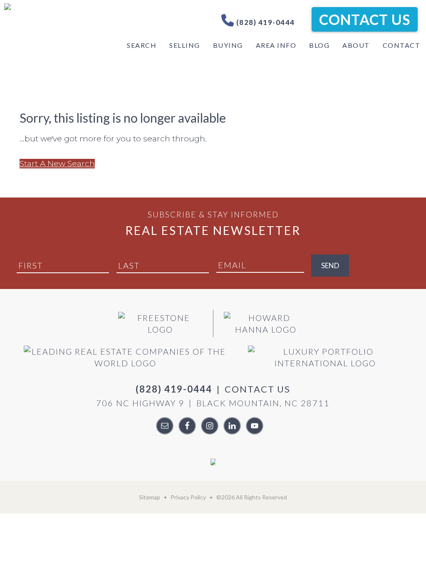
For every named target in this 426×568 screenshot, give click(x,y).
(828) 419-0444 (264, 22)
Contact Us (364, 19)
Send (330, 265)
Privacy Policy (188, 497)
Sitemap (149, 497)
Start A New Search (57, 163)
